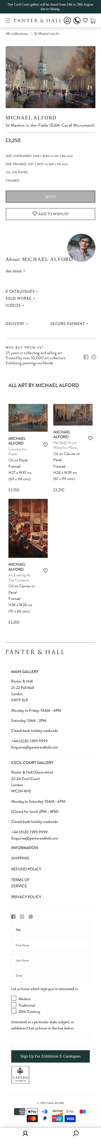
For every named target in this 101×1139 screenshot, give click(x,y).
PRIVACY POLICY (26, 897)
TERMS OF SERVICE (20, 883)
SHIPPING (20, 858)
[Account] (67, 24)
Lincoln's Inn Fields (17, 451)
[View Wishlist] (85, 21)
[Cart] (92, 20)
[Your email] (50, 975)
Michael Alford (31, 118)
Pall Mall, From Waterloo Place (65, 445)
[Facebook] (86, 357)
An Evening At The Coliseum (19, 577)
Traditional (27, 1005)
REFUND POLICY (26, 869)
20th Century (29, 1011)
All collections (17, 33)
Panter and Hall (55, 1102)
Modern (25, 999)
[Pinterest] (94, 357)
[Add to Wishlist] (45, 445)
